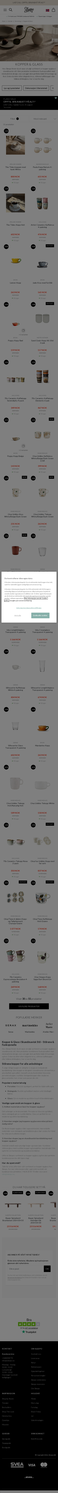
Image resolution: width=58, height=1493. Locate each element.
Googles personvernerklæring (21, 600)
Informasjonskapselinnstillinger (29, 608)
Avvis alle (17, 615)
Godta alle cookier (40, 615)
